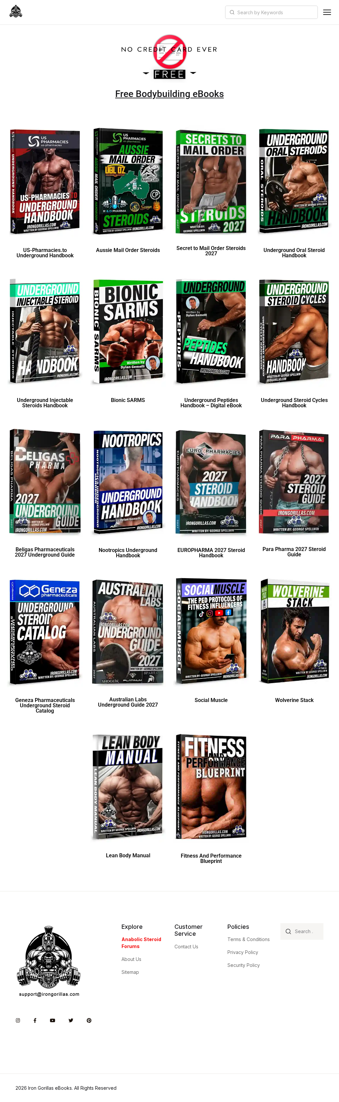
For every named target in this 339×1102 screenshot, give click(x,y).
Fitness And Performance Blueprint (211, 858)
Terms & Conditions (248, 939)
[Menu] (327, 12)
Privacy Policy (242, 952)
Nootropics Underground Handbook (128, 553)
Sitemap (130, 972)
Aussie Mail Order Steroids (128, 250)
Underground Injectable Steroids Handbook (45, 403)
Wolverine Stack (294, 700)
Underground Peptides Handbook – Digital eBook (211, 403)
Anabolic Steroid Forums (141, 942)
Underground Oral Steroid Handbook (294, 253)
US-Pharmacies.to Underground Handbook (45, 253)
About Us (131, 959)
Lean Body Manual (128, 855)
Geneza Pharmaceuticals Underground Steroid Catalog (45, 705)
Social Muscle (211, 700)
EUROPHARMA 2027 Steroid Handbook (211, 553)
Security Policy (243, 965)
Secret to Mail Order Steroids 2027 (211, 251)
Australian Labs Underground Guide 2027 (128, 702)
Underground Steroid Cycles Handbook (294, 403)
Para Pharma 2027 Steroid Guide (294, 552)
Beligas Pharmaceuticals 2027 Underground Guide (45, 552)
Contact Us (186, 946)
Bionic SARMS (128, 400)
